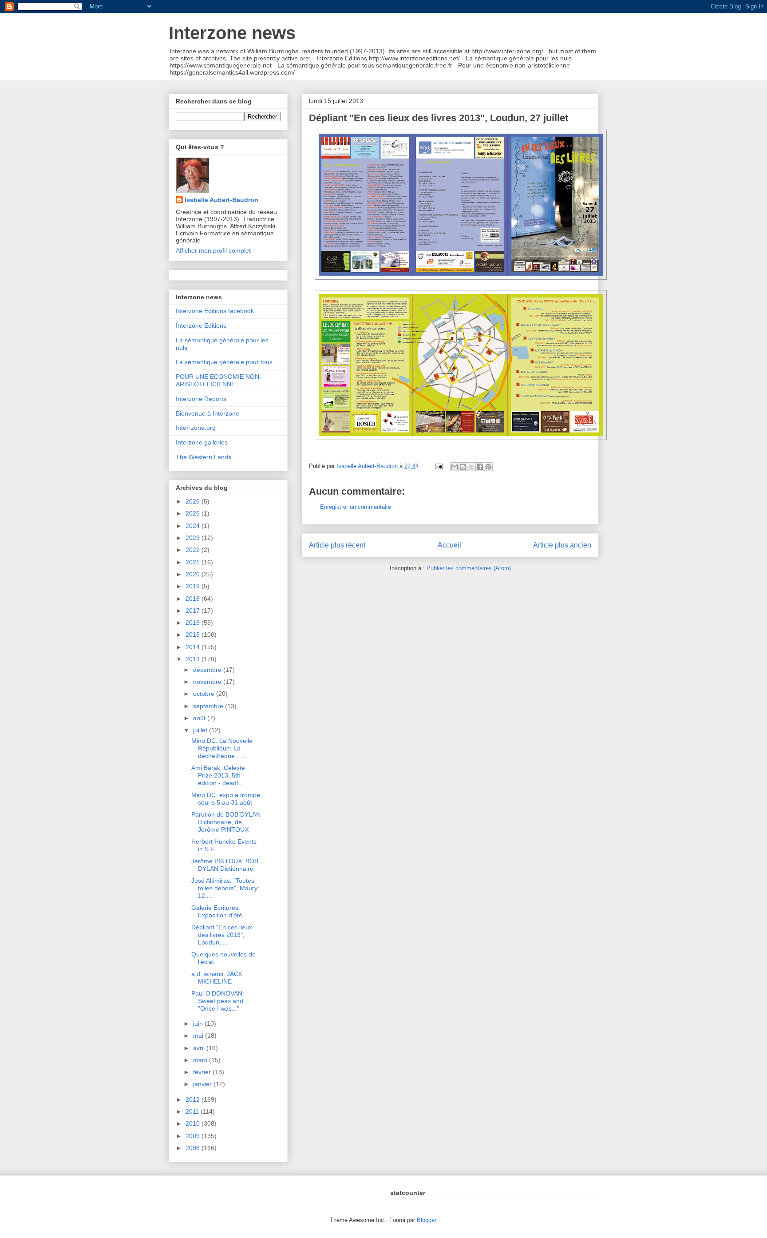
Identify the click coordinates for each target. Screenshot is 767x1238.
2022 (194, 549)
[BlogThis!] (463, 466)
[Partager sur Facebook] (479, 466)
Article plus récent (337, 545)
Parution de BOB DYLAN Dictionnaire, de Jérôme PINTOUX (226, 822)
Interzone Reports (201, 398)
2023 (194, 537)
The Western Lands (203, 456)
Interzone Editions (201, 325)
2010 (194, 1123)
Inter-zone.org (196, 427)
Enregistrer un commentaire (355, 507)
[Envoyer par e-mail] (454, 466)
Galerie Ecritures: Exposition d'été (216, 911)
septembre (209, 706)
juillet (201, 730)
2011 (193, 1111)
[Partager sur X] (471, 466)
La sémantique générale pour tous (224, 361)
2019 (194, 586)
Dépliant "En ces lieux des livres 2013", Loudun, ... (221, 935)
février (203, 1071)
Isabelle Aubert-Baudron (221, 199)
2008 (194, 1147)
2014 (194, 647)
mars (201, 1059)
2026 (194, 501)
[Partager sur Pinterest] (488, 466)
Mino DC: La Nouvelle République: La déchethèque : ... (222, 748)
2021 (194, 562)
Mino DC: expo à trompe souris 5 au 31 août (225, 798)
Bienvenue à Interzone (207, 413)
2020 (194, 574)
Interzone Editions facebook (215, 310)
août (200, 718)
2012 (194, 1099)
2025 (194, 513)
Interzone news (232, 33)
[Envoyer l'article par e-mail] (438, 466)
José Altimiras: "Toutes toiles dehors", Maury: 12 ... (225, 888)
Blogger (426, 1220)
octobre (204, 693)
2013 (194, 659)
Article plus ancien (562, 545)
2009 (194, 1135)
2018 (194, 598)
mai (199, 1035)
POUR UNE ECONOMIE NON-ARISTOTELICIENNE (218, 380)
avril (199, 1048)
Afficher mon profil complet (213, 250)
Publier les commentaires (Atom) (469, 568)
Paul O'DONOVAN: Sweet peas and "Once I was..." (217, 1001)
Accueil (449, 545)
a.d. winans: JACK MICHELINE (216, 977)
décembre (208, 669)
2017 (194, 610)
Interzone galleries (202, 442)
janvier (203, 1083)
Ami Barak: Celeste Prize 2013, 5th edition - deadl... (218, 775)
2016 (194, 622)
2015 (194, 634)
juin (199, 1023)
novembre (208, 681)
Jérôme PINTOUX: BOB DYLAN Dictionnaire (224, 864)
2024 (194, 525)
